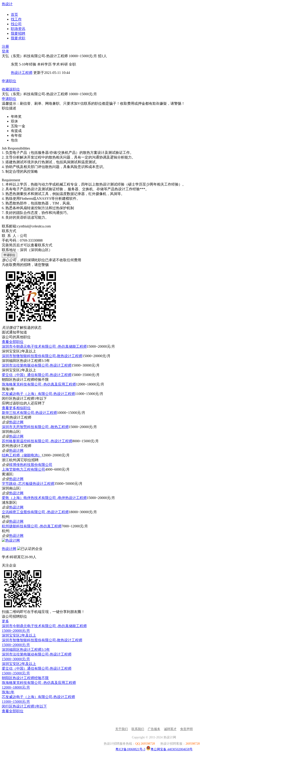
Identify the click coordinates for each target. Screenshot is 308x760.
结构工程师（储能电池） (21, 455)
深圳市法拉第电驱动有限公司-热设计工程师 (36, 365)
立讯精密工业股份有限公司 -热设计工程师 (35, 512)
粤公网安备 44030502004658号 (172, 749)
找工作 (16, 19)
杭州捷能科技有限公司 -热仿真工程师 (32, 526)
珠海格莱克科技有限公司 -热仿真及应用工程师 (39, 384)
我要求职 (18, 38)
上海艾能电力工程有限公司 (23, 469)
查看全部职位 (12, 342)
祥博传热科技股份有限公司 (30, 465)
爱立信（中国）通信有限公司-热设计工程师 (36, 375)
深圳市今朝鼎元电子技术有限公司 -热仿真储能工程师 (44, 346)
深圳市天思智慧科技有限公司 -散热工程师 (35, 427)
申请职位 (9, 81)
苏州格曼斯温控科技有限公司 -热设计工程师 (37, 441)
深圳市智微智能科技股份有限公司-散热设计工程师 (42, 356)
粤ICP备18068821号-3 (130, 749)
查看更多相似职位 (16, 408)
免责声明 (186, 729)
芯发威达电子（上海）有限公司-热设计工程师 (38, 394)
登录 (5, 51)
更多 (5, 621)
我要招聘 (18, 33)
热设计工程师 (21, 73)
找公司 (16, 24)
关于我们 (121, 729)
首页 (14, 14)
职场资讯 (18, 29)
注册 (5, 46)
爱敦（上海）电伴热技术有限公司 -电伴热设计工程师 (44, 498)
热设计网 (16, 422)
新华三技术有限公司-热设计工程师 (29, 413)
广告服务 (154, 729)
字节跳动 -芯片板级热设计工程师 (28, 483)
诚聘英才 (170, 729)
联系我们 (137, 729)
